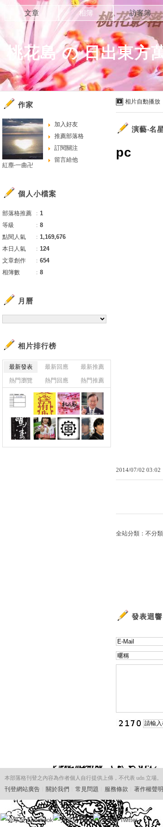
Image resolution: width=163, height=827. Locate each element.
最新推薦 (92, 366)
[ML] (21, 403)
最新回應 (56, 366)
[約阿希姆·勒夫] (93, 428)
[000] (69, 403)
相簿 (86, 13)
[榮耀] (69, 428)
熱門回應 (56, 380)
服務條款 (116, 789)
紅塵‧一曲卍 (17, 165)
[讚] (93, 403)
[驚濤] (21, 428)
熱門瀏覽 (21, 380)
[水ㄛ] (45, 428)
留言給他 (66, 159)
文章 (31, 13)
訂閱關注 (66, 147)
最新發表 (21, 366)
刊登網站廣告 (22, 789)
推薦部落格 (69, 136)
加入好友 (66, 124)
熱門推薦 (92, 380)
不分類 (154, 533)
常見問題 (87, 789)
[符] (45, 403)
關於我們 (57, 789)
